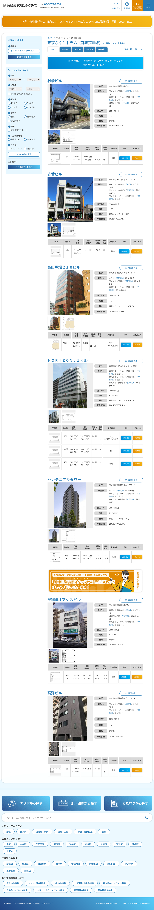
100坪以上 (102, 49)
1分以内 (14, 103)
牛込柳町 (125, 103)
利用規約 (36, 903)
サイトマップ (47, 903)
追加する (137, 158)
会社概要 (7, 903)
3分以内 (30, 103)
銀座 (104, 832)
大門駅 (59, 864)
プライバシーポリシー (22, 903)
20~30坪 (65, 49)
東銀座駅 (42, 864)
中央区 (23, 844)
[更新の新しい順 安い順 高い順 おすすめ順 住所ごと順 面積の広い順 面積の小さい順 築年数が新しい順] (132, 49)
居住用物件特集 (105, 890)
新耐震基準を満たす (19, 130)
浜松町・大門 (42, 832)
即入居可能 (15, 139)
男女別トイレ (16, 149)
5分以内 (14, 107)
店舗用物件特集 (81, 890)
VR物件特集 (60, 883)
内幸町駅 (93, 864)
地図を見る (132, 81)
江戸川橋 (130, 190)
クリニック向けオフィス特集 (50, 890)
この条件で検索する (24, 167)
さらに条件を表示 (24, 154)
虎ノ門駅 (129, 864)
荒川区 (119, 844)
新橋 (8, 832)
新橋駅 (9, 864)
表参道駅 (10, 871)
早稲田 (128, 91)
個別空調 (30, 149)
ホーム (52, 38)
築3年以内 (31, 117)
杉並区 (88, 844)
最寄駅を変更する (24, 57)
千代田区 (40, 844)
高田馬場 (120, 278)
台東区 (9, 851)
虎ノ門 (23, 832)
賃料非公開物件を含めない (21, 94)
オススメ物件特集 (37, 883)
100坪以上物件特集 (84, 883)
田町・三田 (63, 832)
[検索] (147, 817)
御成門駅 (75, 864)
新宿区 (57, 844)
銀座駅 (25, 864)
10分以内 (31, 107)
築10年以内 (15, 121)
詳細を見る (125, 158)
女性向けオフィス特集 (17, 890)
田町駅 (27, 871)
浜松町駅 (111, 864)
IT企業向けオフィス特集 (114, 883)
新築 (13, 117)
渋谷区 (72, 844)
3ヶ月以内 (31, 139)
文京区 (104, 844)
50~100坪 (89, 49)
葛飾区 (135, 844)
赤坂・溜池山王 (85, 832)
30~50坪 (77, 49)
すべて (53, 49)
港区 (8, 844)
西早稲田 (130, 383)
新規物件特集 (12, 883)
